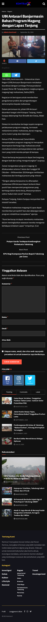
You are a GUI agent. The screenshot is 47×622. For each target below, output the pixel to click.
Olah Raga (20, 584)
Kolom (4, 574)
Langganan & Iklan (15, 612)
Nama (5, 317)
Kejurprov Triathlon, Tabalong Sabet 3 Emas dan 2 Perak (29, 489)
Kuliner (5, 577)
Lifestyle (6, 581)
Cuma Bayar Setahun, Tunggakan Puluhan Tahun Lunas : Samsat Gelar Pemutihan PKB (28, 400)
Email (5, 328)
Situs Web (6, 340)
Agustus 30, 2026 (11, 482)
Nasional (5, 585)
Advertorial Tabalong (21, 574)
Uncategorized (38, 574)
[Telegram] (15, 73)
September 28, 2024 (26, 32)
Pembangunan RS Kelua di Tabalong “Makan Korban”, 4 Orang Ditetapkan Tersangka (29, 427)
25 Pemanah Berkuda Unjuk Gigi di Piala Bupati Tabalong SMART (28, 500)
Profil (4, 612)
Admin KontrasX (10, 32)
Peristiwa (20, 593)
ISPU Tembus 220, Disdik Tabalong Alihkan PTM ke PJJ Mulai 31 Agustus (22, 477)
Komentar (7, 284)
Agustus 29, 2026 (21, 494)
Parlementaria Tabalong (22, 588)
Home (4, 11)
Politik (19, 596)
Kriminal (20, 581)
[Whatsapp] (6, 73)
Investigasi (6, 570)
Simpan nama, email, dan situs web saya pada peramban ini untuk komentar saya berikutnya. (24, 353)
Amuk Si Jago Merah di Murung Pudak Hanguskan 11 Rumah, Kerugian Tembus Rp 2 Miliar (29, 512)
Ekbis (19, 578)
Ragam (10, 11)
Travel (35, 570)
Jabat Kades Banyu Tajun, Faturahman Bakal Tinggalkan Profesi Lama (29, 414)
